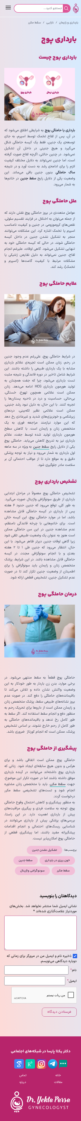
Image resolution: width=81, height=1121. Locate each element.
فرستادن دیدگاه (59, 1012)
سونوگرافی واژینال (32, 870)
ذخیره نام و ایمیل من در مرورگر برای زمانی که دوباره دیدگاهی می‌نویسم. (42, 958)
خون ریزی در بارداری (57, 860)
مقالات (58, 1082)
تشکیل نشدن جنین (44, 850)
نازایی (50, 22)
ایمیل (72, 981)
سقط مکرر (34, 22)
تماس (23, 1075)
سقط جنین (41, 447)
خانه (58, 1075)
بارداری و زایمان (68, 22)
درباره (22, 1082)
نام (73, 970)
